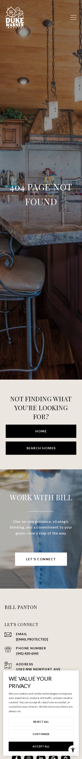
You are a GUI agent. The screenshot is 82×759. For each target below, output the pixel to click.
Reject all (41, 721)
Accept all (41, 746)
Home (41, 431)
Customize (41, 734)
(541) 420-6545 (27, 653)
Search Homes (41, 448)
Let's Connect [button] (41, 559)
